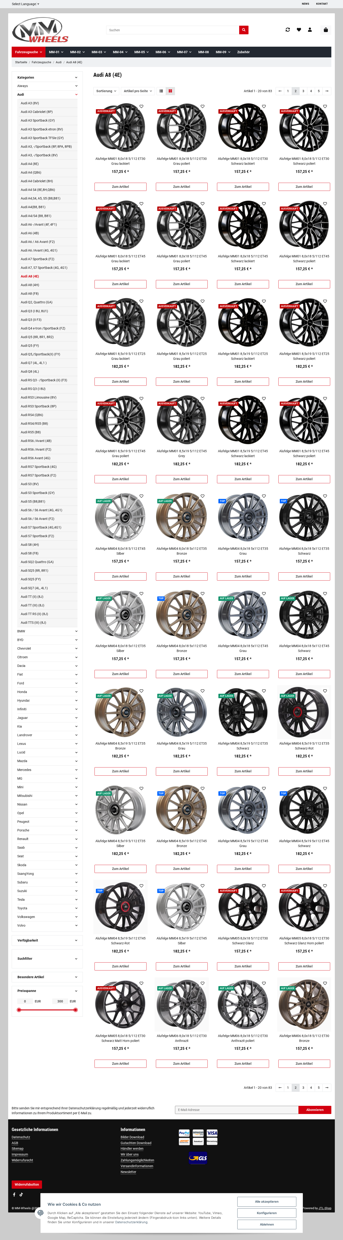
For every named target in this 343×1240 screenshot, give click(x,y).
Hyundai (23, 700)
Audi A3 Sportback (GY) (38, 120)
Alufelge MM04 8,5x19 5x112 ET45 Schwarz (304, 843)
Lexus (21, 744)
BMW (21, 631)
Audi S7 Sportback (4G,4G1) (41, 527)
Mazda (22, 761)
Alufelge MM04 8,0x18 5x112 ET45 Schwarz (304, 648)
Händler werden (132, 1148)
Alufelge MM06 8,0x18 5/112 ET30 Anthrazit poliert (243, 1038)
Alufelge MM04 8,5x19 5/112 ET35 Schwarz (243, 746)
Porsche (23, 830)
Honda (22, 692)
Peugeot (23, 821)
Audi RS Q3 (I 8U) (33, 389)
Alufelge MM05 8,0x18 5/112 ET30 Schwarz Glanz (243, 940)
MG (19, 778)
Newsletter (128, 1172)
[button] (309, 30)
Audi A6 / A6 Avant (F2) (38, 242)
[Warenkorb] (325, 30)
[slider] (19, 1010)
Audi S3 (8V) (30, 484)
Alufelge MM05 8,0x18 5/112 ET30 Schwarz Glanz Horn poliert (304, 940)
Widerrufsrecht (22, 1160)
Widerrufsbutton (27, 1184)
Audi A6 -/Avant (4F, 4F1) (39, 224)
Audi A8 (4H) (30, 285)
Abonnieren (315, 1110)
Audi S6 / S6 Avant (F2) (37, 519)
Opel (20, 813)
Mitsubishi (24, 796)
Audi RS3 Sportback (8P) (38, 406)
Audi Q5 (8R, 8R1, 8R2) (37, 337)
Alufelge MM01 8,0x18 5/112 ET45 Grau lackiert (120, 258)
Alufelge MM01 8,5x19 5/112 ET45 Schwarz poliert (304, 453)
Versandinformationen (137, 1166)
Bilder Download (132, 1137)
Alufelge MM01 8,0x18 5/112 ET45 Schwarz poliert (304, 258)
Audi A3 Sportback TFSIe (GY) (42, 138)
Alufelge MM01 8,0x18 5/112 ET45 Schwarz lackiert (243, 258)
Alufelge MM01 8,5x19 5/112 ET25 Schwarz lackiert (243, 356)
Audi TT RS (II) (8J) (34, 614)
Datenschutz (21, 1137)
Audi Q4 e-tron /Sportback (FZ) (43, 328)
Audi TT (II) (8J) (32, 597)
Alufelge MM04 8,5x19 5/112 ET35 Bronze (120, 746)
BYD (20, 640)
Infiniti (21, 709)
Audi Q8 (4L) (30, 371)
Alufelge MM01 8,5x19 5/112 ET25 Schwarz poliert (304, 356)
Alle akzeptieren (267, 1201)
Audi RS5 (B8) (31, 432)
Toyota (22, 908)
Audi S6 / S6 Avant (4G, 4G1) (41, 510)
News (305, 3)
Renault (22, 839)
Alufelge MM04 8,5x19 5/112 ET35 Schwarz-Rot (304, 746)
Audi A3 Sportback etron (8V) (42, 129)
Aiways (22, 86)
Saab (21, 847)
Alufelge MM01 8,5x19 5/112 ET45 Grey (182, 453)
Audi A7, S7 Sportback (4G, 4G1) (44, 268)
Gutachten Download (136, 1143)
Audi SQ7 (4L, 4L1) (34, 588)
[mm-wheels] (40, 30)
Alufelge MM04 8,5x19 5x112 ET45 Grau (243, 843)
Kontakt (322, 3)
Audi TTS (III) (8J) (33, 622)
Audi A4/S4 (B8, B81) (36, 216)
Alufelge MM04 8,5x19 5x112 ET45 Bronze (182, 843)
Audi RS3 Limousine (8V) (38, 397)
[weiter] (326, 91)
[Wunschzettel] (298, 30)
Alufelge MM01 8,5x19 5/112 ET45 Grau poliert (120, 453)
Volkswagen (26, 917)
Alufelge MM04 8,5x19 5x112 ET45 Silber (182, 940)
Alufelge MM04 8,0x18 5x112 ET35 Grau (243, 551)
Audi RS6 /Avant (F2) (36, 449)
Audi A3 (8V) (30, 103)
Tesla (21, 899)
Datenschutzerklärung (85, 1108)
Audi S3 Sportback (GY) (38, 493)
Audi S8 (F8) (29, 553)
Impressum (20, 1154)
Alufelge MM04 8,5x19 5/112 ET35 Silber (120, 843)
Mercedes (24, 770)
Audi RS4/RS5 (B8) (34, 423)
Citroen (22, 657)
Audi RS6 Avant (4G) (35, 458)
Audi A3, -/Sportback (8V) (39, 155)
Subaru (22, 882)
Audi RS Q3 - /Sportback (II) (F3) (44, 380)
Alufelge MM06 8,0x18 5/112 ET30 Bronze (304, 1038)
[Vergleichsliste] (287, 30)
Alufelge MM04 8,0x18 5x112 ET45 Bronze (182, 648)
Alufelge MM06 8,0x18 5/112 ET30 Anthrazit (182, 1038)
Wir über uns (130, 1154)
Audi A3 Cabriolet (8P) (37, 112)
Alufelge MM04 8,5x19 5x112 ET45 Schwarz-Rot (120, 940)
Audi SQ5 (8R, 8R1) (34, 570)
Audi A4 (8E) (30, 164)
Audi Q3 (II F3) (31, 320)
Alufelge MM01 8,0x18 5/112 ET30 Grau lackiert (120, 161)
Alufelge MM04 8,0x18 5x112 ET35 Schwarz (304, 551)
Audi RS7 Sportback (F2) (38, 475)
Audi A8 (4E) (30, 276)
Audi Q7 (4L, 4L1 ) (34, 363)
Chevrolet (24, 648)
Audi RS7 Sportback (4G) (39, 467)
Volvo (21, 925)
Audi (20, 94)
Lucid (21, 752)
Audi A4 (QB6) (31, 172)
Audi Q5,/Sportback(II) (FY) (40, 354)
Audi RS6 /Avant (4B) (36, 441)
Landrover (24, 735)
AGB (15, 1143)
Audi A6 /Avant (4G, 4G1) (39, 250)
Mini (20, 787)
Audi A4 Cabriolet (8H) (37, 181)
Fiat (20, 674)
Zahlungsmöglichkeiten (137, 1160)
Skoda (21, 865)
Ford (20, 683)
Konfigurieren (267, 1213)
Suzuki (22, 891)
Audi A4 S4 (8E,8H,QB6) (38, 190)
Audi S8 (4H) (30, 544)
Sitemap (18, 1148)
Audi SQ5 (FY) (31, 579)
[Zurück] (280, 91)
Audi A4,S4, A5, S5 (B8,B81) (40, 198)
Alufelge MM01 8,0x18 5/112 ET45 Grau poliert (182, 258)
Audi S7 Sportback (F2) (37, 536)
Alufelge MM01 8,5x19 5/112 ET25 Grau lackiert (120, 356)
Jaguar (22, 718)
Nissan (22, 804)
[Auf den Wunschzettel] (141, 106)
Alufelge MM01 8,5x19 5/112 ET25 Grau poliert (182, 356)
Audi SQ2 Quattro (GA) (37, 562)
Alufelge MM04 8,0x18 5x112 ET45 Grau (243, 648)
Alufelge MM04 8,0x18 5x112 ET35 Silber (120, 648)
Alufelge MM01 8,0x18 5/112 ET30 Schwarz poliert (304, 161)
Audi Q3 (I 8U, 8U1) (34, 311)
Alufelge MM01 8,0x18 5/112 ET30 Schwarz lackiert (243, 161)
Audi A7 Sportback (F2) (37, 259)
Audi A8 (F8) (30, 293)
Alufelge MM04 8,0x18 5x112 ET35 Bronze (182, 551)
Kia (19, 726)
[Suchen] (243, 30)
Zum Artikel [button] (120, 187)
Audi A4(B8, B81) (33, 207)
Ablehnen (267, 1224)
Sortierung (104, 91)
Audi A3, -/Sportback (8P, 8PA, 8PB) (46, 146)
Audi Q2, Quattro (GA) (36, 302)
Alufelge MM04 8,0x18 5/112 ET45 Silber (120, 551)
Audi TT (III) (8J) (32, 605)
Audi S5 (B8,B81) (33, 501)
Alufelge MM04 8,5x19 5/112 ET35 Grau (182, 746)
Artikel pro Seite (136, 91)
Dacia (21, 666)
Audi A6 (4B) (30, 233)
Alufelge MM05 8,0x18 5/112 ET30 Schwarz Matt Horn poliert (120, 1038)
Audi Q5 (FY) (30, 345)
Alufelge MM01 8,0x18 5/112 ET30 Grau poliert (182, 161)
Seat (20, 856)
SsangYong (25, 874)
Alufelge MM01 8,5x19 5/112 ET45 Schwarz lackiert (243, 453)
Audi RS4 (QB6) (32, 415)
